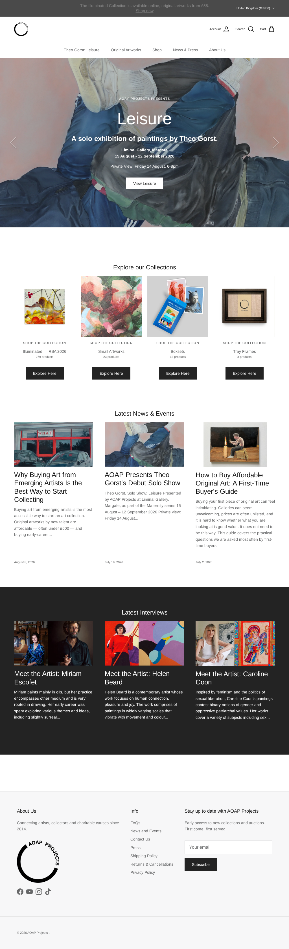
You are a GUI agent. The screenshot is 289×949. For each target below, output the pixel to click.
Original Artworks (126, 50)
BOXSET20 (144, 10)
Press (135, 847)
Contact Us (140, 839)
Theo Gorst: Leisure (82, 50)
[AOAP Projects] (21, 29)
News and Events (145, 831)
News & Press (185, 50)
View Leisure (144, 183)
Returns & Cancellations (151, 864)
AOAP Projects (38, 932)
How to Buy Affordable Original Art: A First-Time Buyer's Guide (232, 483)
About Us (217, 50)
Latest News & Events (144, 413)
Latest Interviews (145, 612)
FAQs (135, 823)
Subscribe (201, 864)
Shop (157, 50)
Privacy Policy (142, 872)
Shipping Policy (143, 855)
